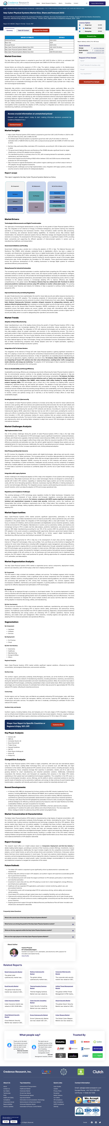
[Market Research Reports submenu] (56, 3)
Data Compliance (58, 1102)
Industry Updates (8, 1106)
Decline (14, 1121)
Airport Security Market (63, 1000)
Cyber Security (39, 8)
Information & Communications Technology (32, 1100)
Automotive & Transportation (28, 1086)
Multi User (88, 28)
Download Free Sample (91, 82)
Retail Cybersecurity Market (13, 972)
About (5, 1086)
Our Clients (6, 1091)
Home (4, 8)
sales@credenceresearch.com (95, 52)
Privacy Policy (57, 1091)
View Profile (25, 956)
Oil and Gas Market (25, 1093)
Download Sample (15, 125)
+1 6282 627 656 (99, 50)
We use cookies (6, 1117)
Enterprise (88, 31)
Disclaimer (56, 1093)
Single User (88, 25)
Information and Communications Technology (20, 8)
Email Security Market (11, 986)
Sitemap (56, 1106)
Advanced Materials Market (28, 1104)
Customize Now (58, 725)
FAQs (4, 1095)
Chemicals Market (25, 1091)
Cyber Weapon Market (63, 1015)
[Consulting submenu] (71, 3)
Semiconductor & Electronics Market (30, 1102)
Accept (6, 1121)
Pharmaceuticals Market (27, 1095)
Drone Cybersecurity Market (39, 1015)
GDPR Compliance (59, 1104)
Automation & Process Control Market (30, 1106)
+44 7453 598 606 (98, 48)
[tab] (9, 30)
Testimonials (7, 1093)
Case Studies (57, 1086)
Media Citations (58, 1095)
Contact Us (6, 1088)
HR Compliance (58, 1100)
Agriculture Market (25, 1097)
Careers (56, 1088)
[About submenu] (62, 3)
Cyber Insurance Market (12, 1000)
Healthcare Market (25, 1088)
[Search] (87, 3)
